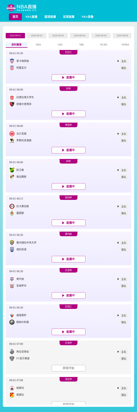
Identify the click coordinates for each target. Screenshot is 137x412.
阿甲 (68, 88)
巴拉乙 (68, 52)
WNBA (125, 44)
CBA (60, 44)
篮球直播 (50, 16)
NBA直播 (31, 16)
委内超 (68, 234)
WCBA (103, 44)
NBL (81, 44)
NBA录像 (87, 16)
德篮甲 (68, 125)
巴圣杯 (68, 270)
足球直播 (68, 16)
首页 (15, 16)
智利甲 (68, 197)
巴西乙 (68, 306)
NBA (38, 44)
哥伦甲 (68, 379)
